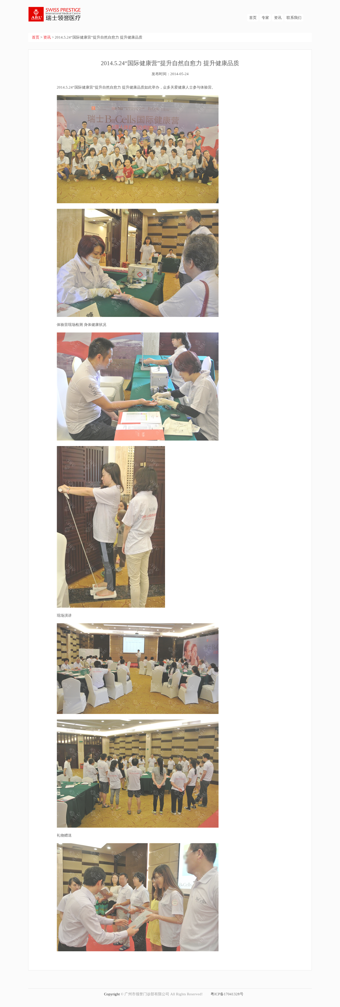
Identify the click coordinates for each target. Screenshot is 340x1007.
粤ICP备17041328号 (227, 994)
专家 (265, 18)
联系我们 (293, 18)
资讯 (278, 18)
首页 (253, 18)
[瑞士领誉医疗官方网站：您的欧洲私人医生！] (55, 11)
